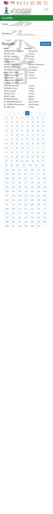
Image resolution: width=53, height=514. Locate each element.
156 (19, 200)
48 (38, 135)
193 (32, 222)
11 (12, 117)
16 (38, 117)
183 (13, 217)
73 (43, 148)
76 (17, 152)
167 (44, 204)
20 (17, 122)
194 (38, 222)
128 (19, 183)
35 (12, 131)
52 (17, 139)
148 (13, 196)
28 (17, 126)
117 (37, 174)
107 (19, 170)
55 (33, 139)
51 (12, 139)
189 (6, 222)
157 (25, 200)
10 (6, 117)
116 (31, 174)
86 (27, 157)
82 (6, 157)
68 (17, 148)
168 (6, 209)
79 (33, 152)
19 (12, 122)
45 (22, 135)
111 (44, 170)
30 (27, 126)
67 (12, 148)
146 (44, 191)
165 (32, 204)
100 (17, 165)
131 (38, 183)
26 (6, 126)
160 (44, 200)
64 (38, 144)
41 (43, 131)
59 (12, 144)
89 (43, 157)
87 (33, 157)
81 (43, 152)
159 (38, 200)
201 (38, 226)
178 (25, 213)
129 (25, 183)
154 (6, 200)
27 (12, 126)
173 (38, 209)
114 (19, 174)
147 (6, 196)
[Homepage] (21, 10)
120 (13, 178)
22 (27, 122)
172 (32, 209)
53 (22, 139)
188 (44, 217)
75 (12, 152)
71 (33, 148)
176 (13, 213)
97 (43, 161)
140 (6, 191)
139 (44, 187)
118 (43, 174)
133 (6, 187)
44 (17, 135)
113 (13, 174)
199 (25, 226)
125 (44, 178)
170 (19, 209)
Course (5, 24)
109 (32, 170)
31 (33, 126)
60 (17, 144)
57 (43, 139)
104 (42, 165)
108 (25, 170)
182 (6, 217)
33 (43, 126)
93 (22, 161)
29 (22, 126)
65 (43, 144)
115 (25, 174)
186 (32, 217)
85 (22, 157)
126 (6, 183)
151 (32, 196)
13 (22, 117)
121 (19, 178)
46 (27, 135)
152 (38, 196)
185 (25, 217)
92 (17, 161)
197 (13, 226)
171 (25, 209)
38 (27, 131)
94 (27, 161)
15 (33, 117)
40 (38, 131)
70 (27, 148)
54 (27, 139)
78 (27, 152)
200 (32, 226)
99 (12, 165)
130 (32, 183)
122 (25, 178)
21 (22, 122)
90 (6, 161)
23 (33, 122)
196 (6, 226)
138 (38, 187)
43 (12, 135)
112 (6, 174)
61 (22, 144)
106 (13, 170)
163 (19, 204)
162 (13, 204)
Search (45, 44)
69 (22, 148)
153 (44, 196)
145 (38, 191)
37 (22, 131)
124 (38, 178)
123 (32, 178)
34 (6, 131)
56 (38, 139)
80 (38, 152)
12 (17, 117)
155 (13, 200)
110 (38, 170)
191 (19, 222)
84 (17, 157)
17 (43, 117)
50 (6, 139)
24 (38, 122)
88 (38, 157)
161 (6, 204)
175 (6, 213)
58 (6, 144)
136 (25, 187)
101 (23, 165)
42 (6, 135)
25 (43, 122)
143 (25, 191)
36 (17, 131)
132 (44, 183)
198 (19, 226)
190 (13, 222)
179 (32, 213)
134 (13, 187)
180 (38, 213)
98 (6, 165)
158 (32, 200)
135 (19, 187)
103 (36, 165)
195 (44, 222)
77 (22, 152)
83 (12, 157)
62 (27, 144)
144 (32, 191)
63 (33, 144)
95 (33, 161)
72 (38, 148)
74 (6, 152)
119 (6, 178)
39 (33, 131)
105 (6, 170)
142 (19, 191)
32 (38, 126)
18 (6, 122)
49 (43, 135)
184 (19, 217)
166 (38, 204)
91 (12, 161)
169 (13, 209)
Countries (6, 33)
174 (44, 209)
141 (13, 191)
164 (25, 204)
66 (6, 148)
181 (44, 213)
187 (38, 217)
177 (19, 213)
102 (30, 165)
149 (19, 196)
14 (27, 117)
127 (13, 183)
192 (25, 222)
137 (32, 187)
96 (38, 161)
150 (25, 196)
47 (33, 135)
